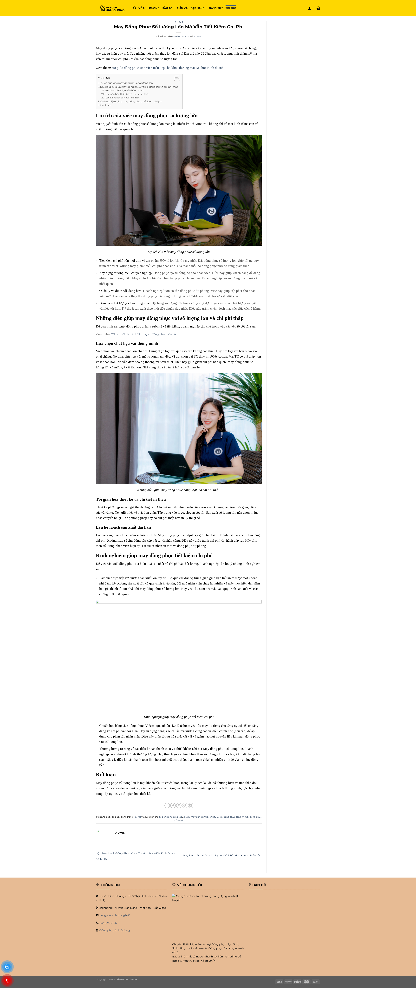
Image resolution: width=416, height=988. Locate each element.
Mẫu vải (182, 8)
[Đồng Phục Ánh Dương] (112, 8)
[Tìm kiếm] (134, 8)
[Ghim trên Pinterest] (184, 805)
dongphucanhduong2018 (115, 915)
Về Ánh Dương (148, 8)
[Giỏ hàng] (318, 8)
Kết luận (105, 105)
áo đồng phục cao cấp (170, 817)
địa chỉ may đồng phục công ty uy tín (203, 817)
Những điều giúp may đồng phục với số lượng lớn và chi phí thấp (139, 86)
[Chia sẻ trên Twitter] (173, 805)
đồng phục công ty (234, 817)
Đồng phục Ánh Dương (114, 930)
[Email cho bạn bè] (179, 805)
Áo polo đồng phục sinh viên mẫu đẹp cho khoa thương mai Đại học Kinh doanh (168, 68)
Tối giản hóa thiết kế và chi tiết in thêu (127, 94)
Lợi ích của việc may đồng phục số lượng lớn (126, 82)
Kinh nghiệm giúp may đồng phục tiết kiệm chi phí (131, 101)
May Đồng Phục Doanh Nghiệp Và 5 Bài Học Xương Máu (219, 855)
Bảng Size (216, 8)
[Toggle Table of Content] (175, 78)
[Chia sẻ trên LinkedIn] (190, 805)
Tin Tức (231, 8)
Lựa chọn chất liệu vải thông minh (124, 90)
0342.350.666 (108, 922)
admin (197, 36)
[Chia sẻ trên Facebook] (167, 805)
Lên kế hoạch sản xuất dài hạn (122, 97)
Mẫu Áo (167, 8)
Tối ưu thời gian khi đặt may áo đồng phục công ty (144, 334)
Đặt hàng (197, 8)
